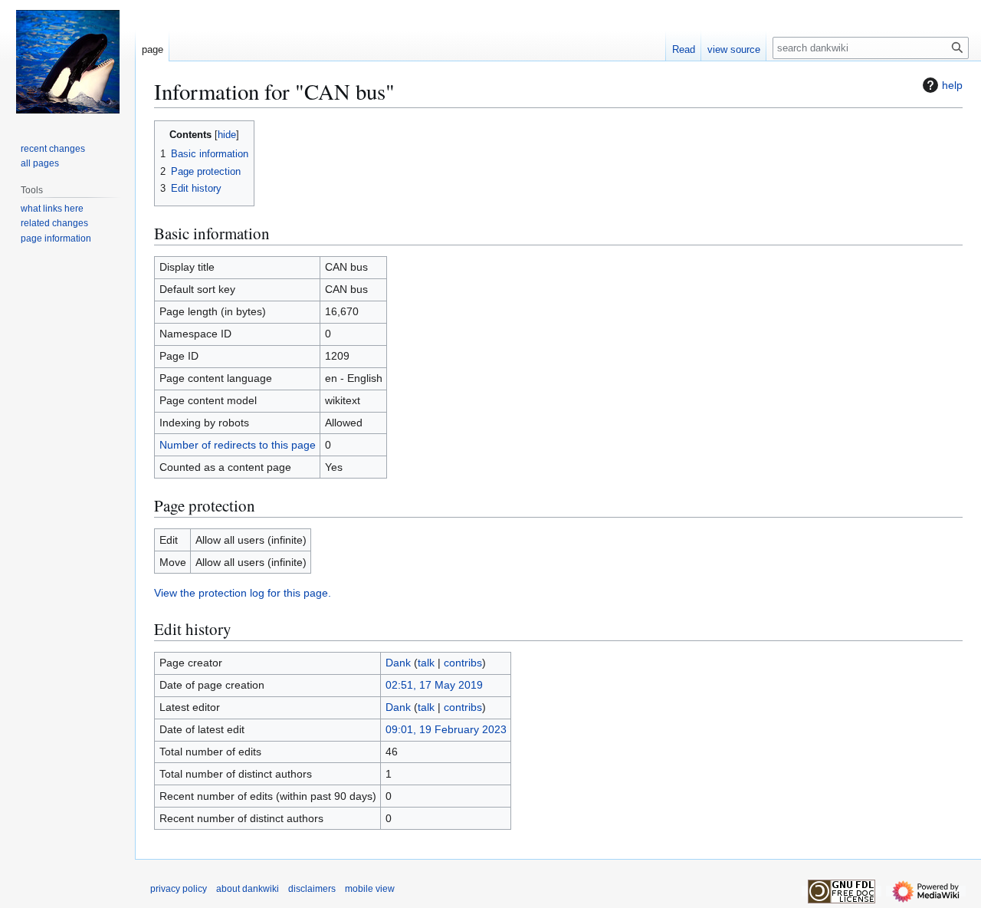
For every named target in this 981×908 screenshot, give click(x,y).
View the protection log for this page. (242, 593)
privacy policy (178, 888)
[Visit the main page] (67, 61)
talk (426, 662)
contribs (463, 662)
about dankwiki (247, 888)
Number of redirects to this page (237, 445)
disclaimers (312, 888)
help (952, 85)
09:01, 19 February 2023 (446, 729)
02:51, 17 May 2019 (434, 685)
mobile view (370, 888)
